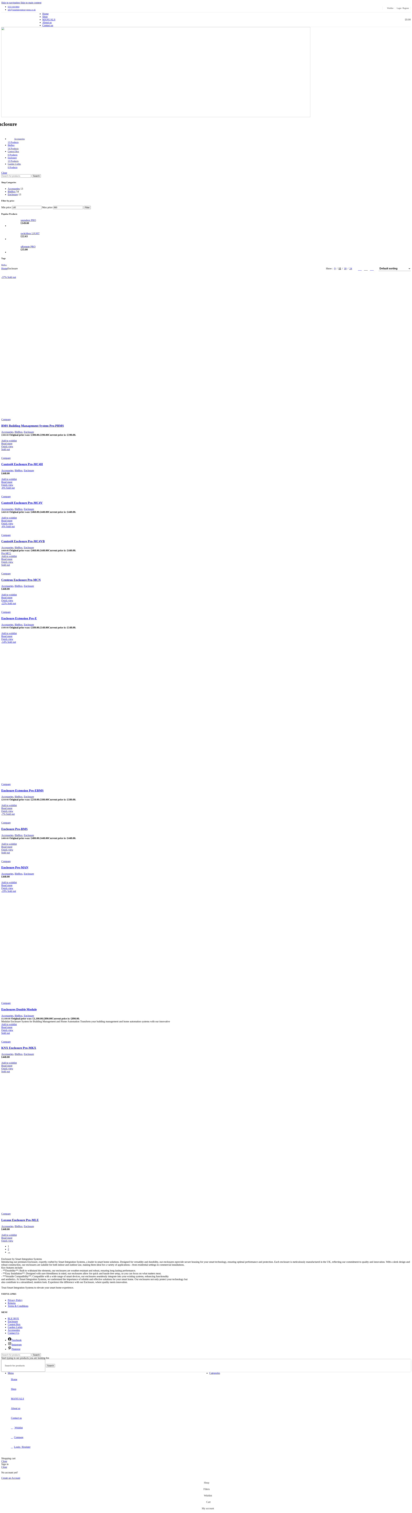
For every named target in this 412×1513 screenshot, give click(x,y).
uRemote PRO (28, 246)
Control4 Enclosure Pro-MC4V (22, 502)
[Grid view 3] (366, 268)
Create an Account (10, 1478)
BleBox (12, 191)
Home (4, 268)
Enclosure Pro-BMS (14, 829)
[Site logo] (17, 27)
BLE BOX (13, 1318)
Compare (18, 1437)
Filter (87, 207)
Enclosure (13, 194)
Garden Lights (15, 1327)
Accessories (14, 188)
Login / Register (22, 1447)
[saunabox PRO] (13, 223)
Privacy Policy (15, 1300)
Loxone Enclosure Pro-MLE (20, 1220)
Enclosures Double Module (19, 1009)
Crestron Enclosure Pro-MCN (21, 580)
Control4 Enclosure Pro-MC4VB (23, 541)
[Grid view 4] (372, 268)
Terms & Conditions (18, 1306)
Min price (6, 207)
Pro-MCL (6, 553)
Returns (12, 1303)
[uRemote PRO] (13, 249)
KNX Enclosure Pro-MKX (18, 1048)
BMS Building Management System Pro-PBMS (32, 425)
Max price (47, 207)
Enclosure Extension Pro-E (19, 618)
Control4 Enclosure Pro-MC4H (22, 464)
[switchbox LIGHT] (13, 236)
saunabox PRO (28, 220)
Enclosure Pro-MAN (14, 867)
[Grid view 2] (360, 268)
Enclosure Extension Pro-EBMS (22, 790)
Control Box (14, 1324)
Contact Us (13, 1333)
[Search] (389, 19)
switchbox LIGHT (30, 233)
